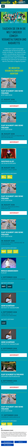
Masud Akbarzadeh (9, 270)
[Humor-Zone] (19, 2)
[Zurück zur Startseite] (5, 2)
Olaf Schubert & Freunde (12, 374)
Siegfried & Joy (7, 161)
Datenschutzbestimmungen (21, 427)
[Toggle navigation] (3, 6)
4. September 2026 (9, 277)
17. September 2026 (9, 415)
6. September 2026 (9, 348)
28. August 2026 (8, 133)
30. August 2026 (8, 240)
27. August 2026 (8, 99)
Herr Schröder (8, 305)
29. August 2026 (8, 204)
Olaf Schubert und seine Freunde (12, 92)
